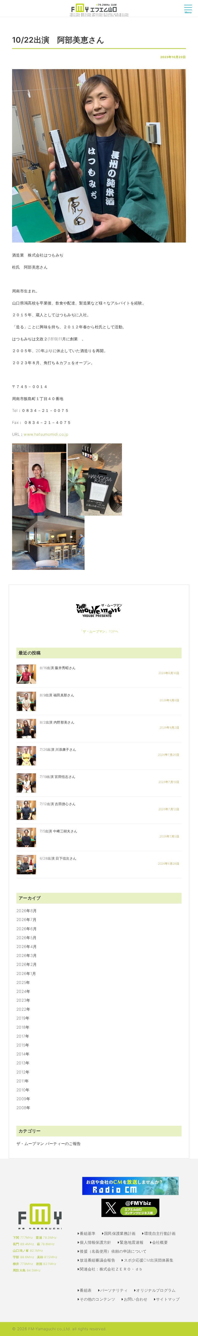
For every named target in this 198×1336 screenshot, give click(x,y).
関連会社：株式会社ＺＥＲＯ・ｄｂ (111, 1269)
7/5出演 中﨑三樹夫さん (58, 831)
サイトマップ (168, 1299)
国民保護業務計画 (120, 1233)
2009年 (23, 1098)
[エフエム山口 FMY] (99, 9)
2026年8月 (26, 910)
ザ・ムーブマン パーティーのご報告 (48, 1143)
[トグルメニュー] (189, 11)
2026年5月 (26, 937)
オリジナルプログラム (156, 1290)
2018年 (23, 1027)
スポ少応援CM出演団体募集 (149, 1260)
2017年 (22, 1036)
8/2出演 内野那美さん (57, 722)
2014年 (23, 1054)
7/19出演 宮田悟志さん (57, 777)
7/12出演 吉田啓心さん (58, 804)
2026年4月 (26, 946)
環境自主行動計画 (160, 1233)
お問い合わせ (136, 1299)
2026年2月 (26, 964)
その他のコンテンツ (97, 1299)
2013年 (23, 1062)
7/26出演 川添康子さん (58, 749)
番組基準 (87, 1233)
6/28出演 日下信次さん (58, 858)
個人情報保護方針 (95, 1242)
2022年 (23, 1009)
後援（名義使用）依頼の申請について (113, 1251)
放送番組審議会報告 (97, 1260)
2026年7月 (26, 919)
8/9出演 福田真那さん (57, 695)
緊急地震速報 (131, 1242)
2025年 (23, 982)
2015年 (22, 1045)
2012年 (23, 1072)
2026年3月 (26, 955)
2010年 (23, 1089)
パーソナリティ (114, 1290)
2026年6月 (26, 928)
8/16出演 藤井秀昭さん (58, 668)
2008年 (23, 1107)
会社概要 (160, 1242)
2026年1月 (26, 973)
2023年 (23, 1000)
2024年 (23, 991)
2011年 (22, 1081)
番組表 (86, 1290)
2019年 (23, 1018)
